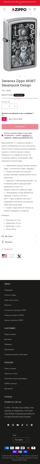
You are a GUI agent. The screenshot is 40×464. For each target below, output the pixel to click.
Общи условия (10, 334)
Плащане (8, 344)
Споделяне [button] (8, 249)
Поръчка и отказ (10, 373)
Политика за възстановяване (15, 378)
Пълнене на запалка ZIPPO (15, 310)
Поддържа (8, 290)
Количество (6, 102)
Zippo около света (11, 300)
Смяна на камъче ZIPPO (14, 315)
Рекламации (9, 349)
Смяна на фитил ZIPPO (13, 320)
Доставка (8, 339)
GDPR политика (10, 383)
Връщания (8, 388)
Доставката (17, 98)
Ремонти (7, 305)
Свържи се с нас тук (12, 402)
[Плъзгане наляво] (15, 76)
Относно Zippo (10, 295)
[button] (4, 9)
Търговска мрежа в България (16, 354)
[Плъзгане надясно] (24, 76)
